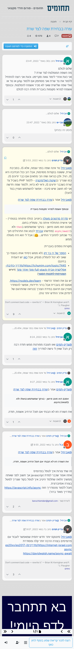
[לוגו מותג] (58, 8)
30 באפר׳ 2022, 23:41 (37, 61)
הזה (35, 348)
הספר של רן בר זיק (55, 253)
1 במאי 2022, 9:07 (35, 529)
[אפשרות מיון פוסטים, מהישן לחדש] (67, 46)
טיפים (67, 308)
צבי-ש (60, 122)
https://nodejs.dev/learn (25, 280)
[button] (25, 642)
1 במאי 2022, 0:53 (35, 160)
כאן (25, 257)
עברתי (39, 231)
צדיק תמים (57, 160)
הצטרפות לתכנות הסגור (52, 273)
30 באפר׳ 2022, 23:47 (38, 122)
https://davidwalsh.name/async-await (47, 553)
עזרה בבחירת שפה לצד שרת (35, 199)
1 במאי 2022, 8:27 (39, 381)
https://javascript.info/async (22, 487)
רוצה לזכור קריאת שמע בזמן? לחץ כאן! (50, 642)
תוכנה (65, 36)
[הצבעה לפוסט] (19, 99)
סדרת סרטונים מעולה (55, 218)
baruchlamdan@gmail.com (45, 501)
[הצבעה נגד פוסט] (7, 99)
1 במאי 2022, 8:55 (43, 444)
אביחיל (59, 61)
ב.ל (61, 444)
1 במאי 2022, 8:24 (39, 337)
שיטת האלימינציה (45, 180)
